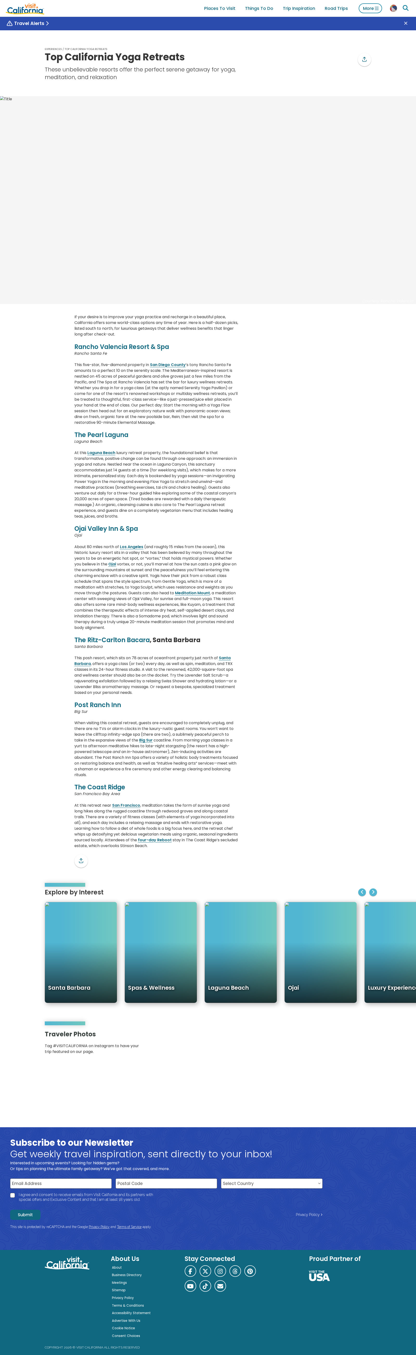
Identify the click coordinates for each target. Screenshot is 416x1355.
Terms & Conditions (128, 1305)
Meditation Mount (192, 593)
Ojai (112, 564)
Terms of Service (129, 1227)
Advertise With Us (126, 1320)
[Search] (405, 8)
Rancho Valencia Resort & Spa (121, 346)
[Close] (409, 23)
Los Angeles (131, 547)
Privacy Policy (308, 1214)
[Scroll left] (362, 892)
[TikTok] (205, 1286)
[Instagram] (350, 1044)
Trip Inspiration (299, 8)
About (117, 1267)
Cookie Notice (123, 1328)
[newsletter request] (220, 1286)
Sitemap (119, 1290)
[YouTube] (364, 1044)
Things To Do (259, 8)
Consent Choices (126, 1336)
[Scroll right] (373, 892)
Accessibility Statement (131, 1313)
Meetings (119, 1282)
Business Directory (127, 1275)
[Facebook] (190, 1271)
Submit (25, 1215)
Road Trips (336, 8)
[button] (364, 59)
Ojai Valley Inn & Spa (106, 528)
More (368, 8)
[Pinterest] (357, 1044)
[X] (205, 1271)
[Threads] (235, 1271)
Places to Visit (219, 8)
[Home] (25, 8)
